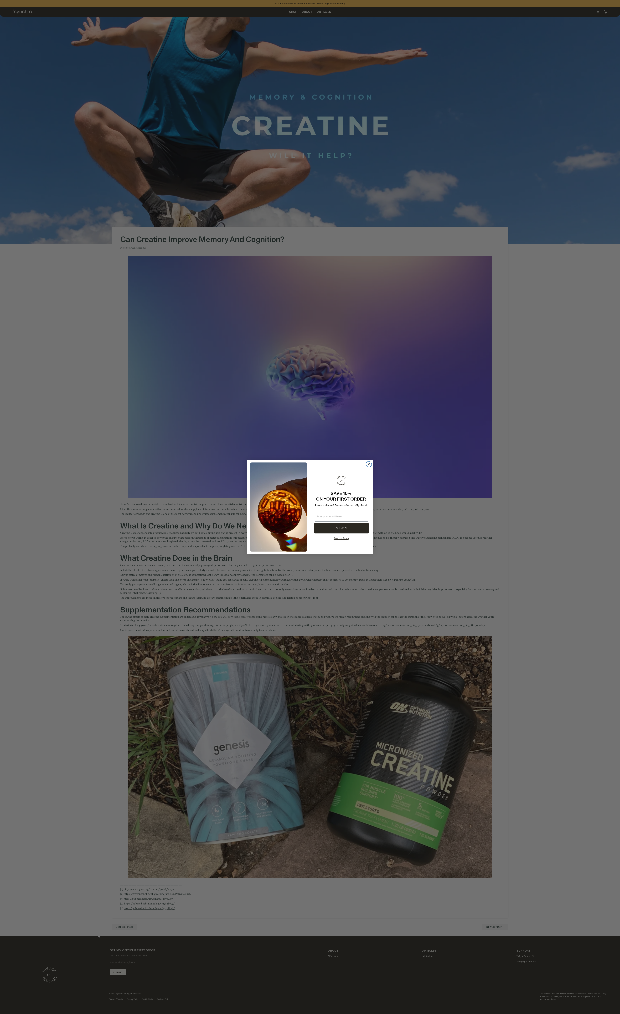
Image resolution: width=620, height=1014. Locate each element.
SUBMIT (341, 528)
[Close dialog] (369, 464)
